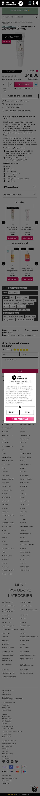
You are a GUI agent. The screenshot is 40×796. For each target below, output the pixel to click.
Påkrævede (13, 412)
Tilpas (27, 412)
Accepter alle (20, 419)
